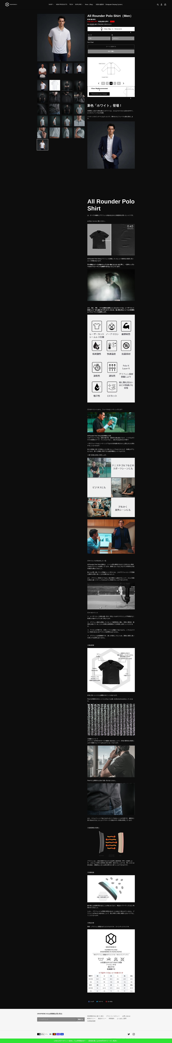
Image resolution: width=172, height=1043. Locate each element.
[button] (91, 19)
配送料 (92, 24)
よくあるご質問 (121, 1018)
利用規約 (111, 1018)
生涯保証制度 (91, 1021)
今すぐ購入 (111, 51)
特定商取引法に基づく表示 (95, 1016)
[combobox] (111, 83)
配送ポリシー (91, 1018)
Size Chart (90, 42)
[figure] (99, 83)
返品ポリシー (102, 1018)
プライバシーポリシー (113, 1016)
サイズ (90, 35)
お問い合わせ (126, 1016)
